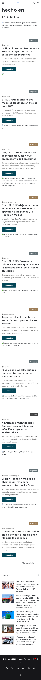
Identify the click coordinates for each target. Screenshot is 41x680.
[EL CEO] (20, 2)
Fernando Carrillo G (9, 202)
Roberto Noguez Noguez (11, 476)
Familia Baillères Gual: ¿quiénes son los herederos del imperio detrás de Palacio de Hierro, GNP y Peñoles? (27, 586)
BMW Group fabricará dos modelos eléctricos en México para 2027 (19, 102)
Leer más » (9, 69)
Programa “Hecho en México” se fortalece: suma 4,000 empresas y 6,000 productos (19, 155)
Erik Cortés (6, 96)
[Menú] (3, 3)
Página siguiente (28, 563)
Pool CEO (6, 45)
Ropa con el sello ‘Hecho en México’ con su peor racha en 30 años (19, 320)
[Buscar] (38, 3)
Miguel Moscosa (8, 314)
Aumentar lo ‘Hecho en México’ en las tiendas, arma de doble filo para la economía (20, 534)
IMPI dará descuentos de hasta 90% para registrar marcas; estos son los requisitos (20, 51)
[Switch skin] (34, 3)
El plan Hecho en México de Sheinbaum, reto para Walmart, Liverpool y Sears (18, 482)
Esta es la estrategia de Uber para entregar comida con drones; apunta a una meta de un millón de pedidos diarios (27, 616)
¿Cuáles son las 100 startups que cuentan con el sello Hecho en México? (19, 373)
